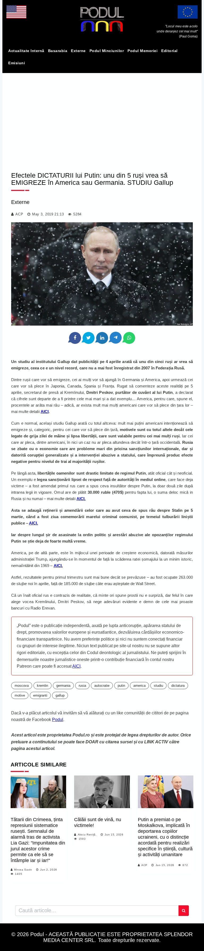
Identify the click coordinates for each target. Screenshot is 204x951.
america (139, 686)
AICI (45, 411)
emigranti (40, 695)
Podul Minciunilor (107, 51)
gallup (60, 695)
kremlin (42, 686)
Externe (78, 51)
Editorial (169, 51)
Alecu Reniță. (87, 834)
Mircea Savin (23, 869)
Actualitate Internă (26, 51)
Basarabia (57, 51)
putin (121, 686)
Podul (57, 719)
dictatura (178, 686)
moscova (22, 686)
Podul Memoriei (143, 51)
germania (63, 686)
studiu (158, 686)
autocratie (101, 686)
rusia (82, 686)
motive (20, 695)
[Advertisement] (102, 117)
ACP (19, 214)
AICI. (81, 498)
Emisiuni (16, 63)
